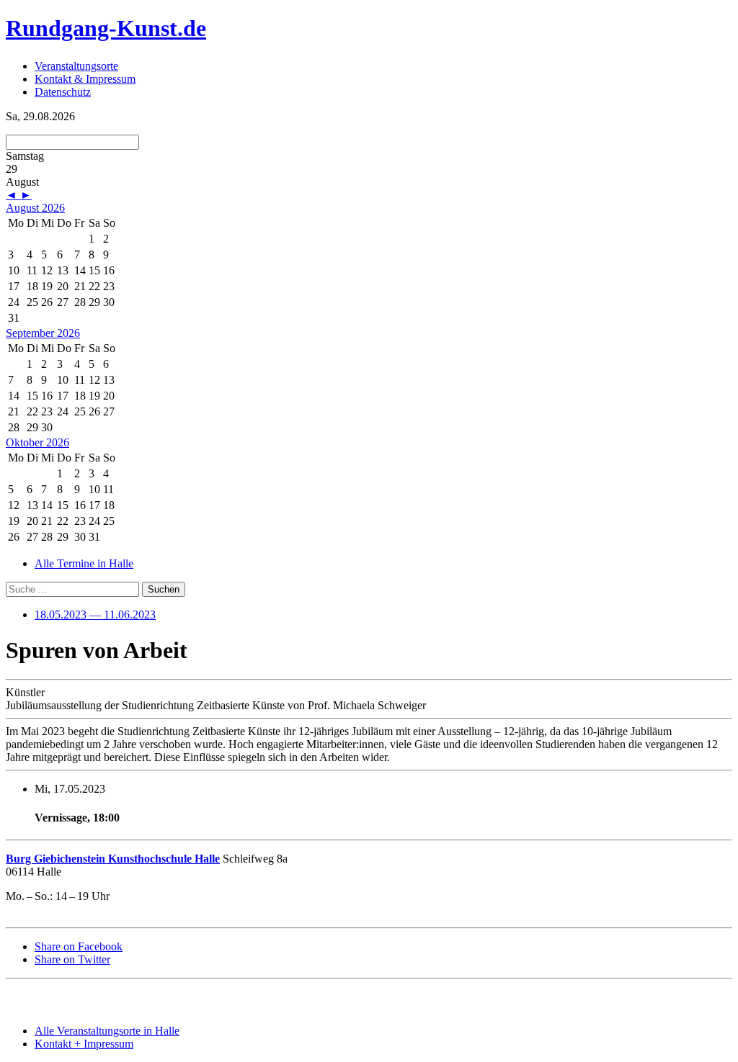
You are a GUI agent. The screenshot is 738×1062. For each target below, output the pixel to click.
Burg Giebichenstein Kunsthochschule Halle (113, 858)
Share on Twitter (72, 959)
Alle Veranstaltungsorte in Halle (107, 1031)
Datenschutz (63, 92)
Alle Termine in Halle (84, 563)
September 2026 (43, 333)
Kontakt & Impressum (85, 79)
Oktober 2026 (37, 442)
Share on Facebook (79, 946)
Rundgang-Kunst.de (106, 28)
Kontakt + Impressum (84, 1044)
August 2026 (35, 208)
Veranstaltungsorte (76, 66)
